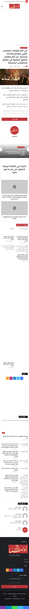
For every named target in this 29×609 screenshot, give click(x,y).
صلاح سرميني (18, 507)
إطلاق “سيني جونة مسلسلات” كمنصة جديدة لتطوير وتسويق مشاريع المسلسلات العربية (11, 489)
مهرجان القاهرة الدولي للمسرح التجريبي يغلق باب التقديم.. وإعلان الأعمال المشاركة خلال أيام (22, 257)
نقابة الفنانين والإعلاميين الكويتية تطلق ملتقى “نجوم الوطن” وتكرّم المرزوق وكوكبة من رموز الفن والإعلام (10, 454)
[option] (14, 149)
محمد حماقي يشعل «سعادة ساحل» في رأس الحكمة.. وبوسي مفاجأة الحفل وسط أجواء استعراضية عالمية (9, 445)
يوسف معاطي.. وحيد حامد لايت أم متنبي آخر (15, 437)
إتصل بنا (26, 561)
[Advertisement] (14, 25)
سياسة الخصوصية (8, 598)
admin (19, 528)
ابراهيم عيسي (18, 514)
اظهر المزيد (15, 119)
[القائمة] (2, 7)
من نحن (26, 559)
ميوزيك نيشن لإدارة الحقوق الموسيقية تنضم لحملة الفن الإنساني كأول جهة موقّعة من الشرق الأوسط (11, 477)
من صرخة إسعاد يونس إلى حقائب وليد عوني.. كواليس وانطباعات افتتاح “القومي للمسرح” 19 (10, 462)
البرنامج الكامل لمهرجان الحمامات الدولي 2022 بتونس (8, 364)
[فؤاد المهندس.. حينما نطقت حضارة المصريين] (23, 470)
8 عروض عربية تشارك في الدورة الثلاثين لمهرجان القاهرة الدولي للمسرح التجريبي (22, 238)
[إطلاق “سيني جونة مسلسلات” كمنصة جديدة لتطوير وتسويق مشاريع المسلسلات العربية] (23, 492)
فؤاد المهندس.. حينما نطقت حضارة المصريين (10, 469)
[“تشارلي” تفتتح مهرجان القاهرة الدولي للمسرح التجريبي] (7, 231)
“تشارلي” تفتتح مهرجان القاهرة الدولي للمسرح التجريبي (8, 237)
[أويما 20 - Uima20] (14, 6)
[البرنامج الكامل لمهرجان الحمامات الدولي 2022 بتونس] (7, 303)
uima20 (14, 136)
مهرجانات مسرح (18, 44)
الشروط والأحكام (16, 598)
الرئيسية (25, 44)
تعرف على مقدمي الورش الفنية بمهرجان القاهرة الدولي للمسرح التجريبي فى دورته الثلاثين (16, 155)
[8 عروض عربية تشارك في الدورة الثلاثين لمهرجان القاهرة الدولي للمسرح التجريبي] (21, 231)
